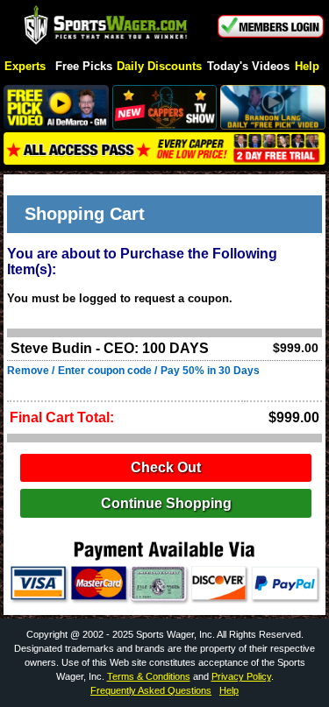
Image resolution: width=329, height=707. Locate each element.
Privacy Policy (241, 676)
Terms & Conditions (148, 676)
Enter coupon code (105, 370)
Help (307, 67)
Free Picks (83, 67)
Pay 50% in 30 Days (210, 370)
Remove (28, 370)
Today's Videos (248, 67)
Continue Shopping (166, 503)
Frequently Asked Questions (150, 690)
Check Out (166, 467)
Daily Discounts (159, 67)
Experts (25, 67)
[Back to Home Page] (106, 25)
